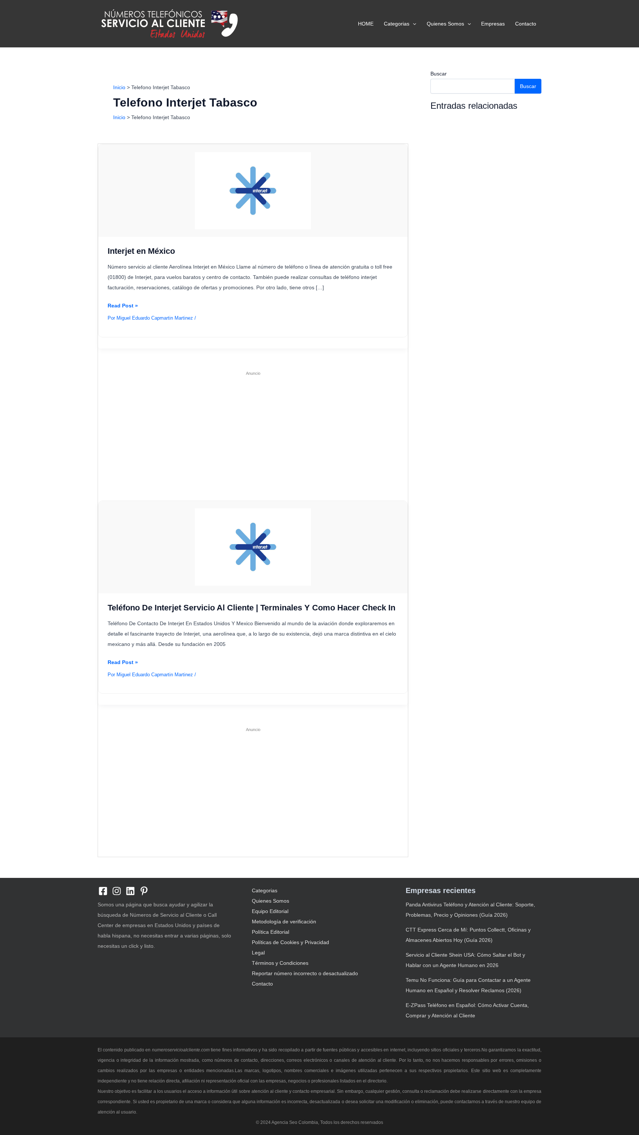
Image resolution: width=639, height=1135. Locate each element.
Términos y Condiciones (280, 963)
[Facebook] (103, 891)
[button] (412, 23)
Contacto (525, 24)
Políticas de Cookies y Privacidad (290, 942)
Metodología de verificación (284, 921)
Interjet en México (141, 251)
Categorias (396, 24)
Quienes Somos (445, 24)
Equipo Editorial (270, 911)
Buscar (438, 74)
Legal (258, 953)
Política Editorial (270, 932)
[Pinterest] (144, 891)
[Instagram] (116, 891)
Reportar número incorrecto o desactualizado (305, 973)
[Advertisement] (253, 432)
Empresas (493, 24)
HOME (365, 24)
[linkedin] (130, 891)
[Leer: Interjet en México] (252, 190)
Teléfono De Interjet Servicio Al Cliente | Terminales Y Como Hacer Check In (251, 607)
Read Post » (123, 306)
